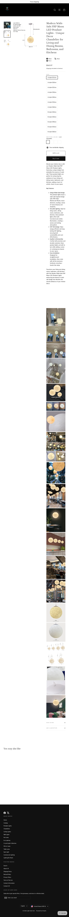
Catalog (6, 823)
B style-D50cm (52, 127)
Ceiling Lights (7, 831)
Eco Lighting (7, 840)
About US (6, 868)
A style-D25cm (52, 87)
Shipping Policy (8, 871)
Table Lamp (7, 849)
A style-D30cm (52, 92)
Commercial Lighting (9, 855)
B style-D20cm (52, 112)
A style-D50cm (52, 102)
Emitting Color (54, 137)
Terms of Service (8, 880)
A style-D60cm (52, 107)
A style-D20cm (52, 82)
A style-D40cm (52, 97)
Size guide (50, 722)
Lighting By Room (8, 857)
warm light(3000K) (48, 142)
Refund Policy (7, 874)
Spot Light (6, 852)
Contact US (7, 886)
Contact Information (9, 883)
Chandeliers (7, 828)
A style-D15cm (52, 77)
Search (5, 865)
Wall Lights (7, 834)
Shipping (48, 68)
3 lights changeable (59, 142)
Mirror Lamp (7, 846)
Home (5, 820)
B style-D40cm (52, 122)
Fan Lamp (6, 837)
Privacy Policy (7, 877)
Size (47, 74)
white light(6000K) (55, 142)
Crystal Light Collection (10, 843)
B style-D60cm (52, 131)
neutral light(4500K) (51, 142)
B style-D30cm (52, 117)
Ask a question (51, 728)
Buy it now (56, 158)
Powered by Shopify (41, 910)
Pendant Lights (8, 826)
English (23, 906)
